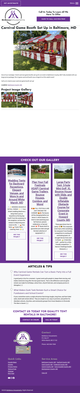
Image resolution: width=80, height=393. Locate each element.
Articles (10, 365)
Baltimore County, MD (15, 85)
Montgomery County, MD (50, 369)
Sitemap (10, 371)
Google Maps (12, 362)
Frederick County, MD (60, 365)
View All (44, 373)
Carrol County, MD (47, 367)
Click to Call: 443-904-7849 (53, 19)
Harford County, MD (63, 362)
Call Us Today (51, 320)
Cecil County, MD (47, 365)
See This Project (16, 236)
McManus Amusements (14, 390)
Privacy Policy (12, 367)
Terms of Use (12, 369)
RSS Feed (11, 373)
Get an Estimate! (11, 3)
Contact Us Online (31, 320)
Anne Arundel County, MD (62, 367)
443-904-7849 (51, 344)
